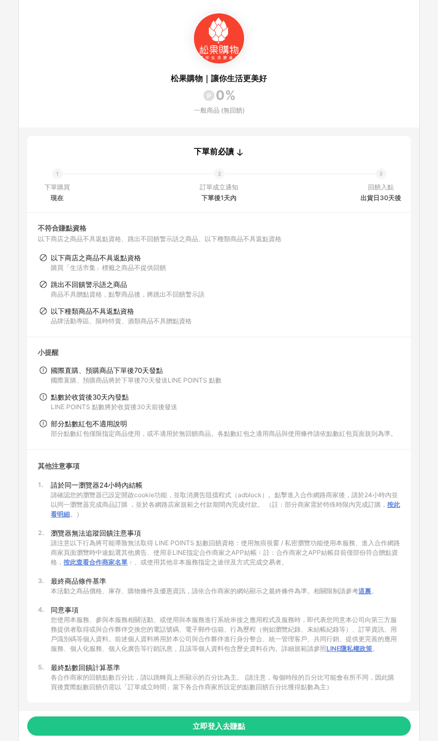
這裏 (364, 591)
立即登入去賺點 (219, 725)
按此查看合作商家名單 (96, 562)
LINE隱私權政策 (349, 648)
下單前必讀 (214, 151)
